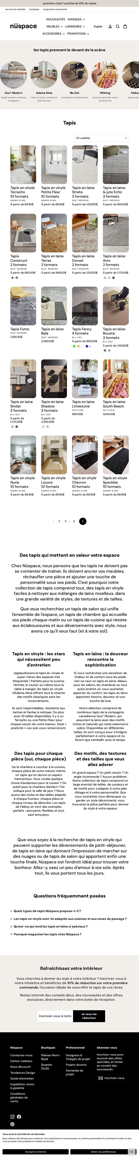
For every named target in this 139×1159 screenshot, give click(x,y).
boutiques (34, 9)
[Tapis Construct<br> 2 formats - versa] (12, 277)
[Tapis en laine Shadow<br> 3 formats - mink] (47, 426)
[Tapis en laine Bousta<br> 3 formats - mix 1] (105, 350)
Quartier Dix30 (46, 1066)
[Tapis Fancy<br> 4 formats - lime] (74, 346)
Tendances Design (22, 1073)
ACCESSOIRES (52, 33)
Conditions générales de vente (19, 1097)
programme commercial (55, 9)
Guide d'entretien (22, 1078)
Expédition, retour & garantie (22, 1086)
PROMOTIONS (76, 33)
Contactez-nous (21, 1055)
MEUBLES (53, 26)
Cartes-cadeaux (21, 1061)
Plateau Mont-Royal (50, 1057)
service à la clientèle (15, 9)
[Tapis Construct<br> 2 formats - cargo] (16, 277)
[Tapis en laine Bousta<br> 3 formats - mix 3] (109, 350)
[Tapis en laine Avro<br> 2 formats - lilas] (105, 277)
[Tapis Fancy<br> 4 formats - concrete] (82, 346)
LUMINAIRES (73, 26)
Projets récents (76, 1065)
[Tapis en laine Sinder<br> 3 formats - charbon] (16, 426)
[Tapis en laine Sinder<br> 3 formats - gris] (12, 426)
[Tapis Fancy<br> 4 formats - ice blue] (86, 346)
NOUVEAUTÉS (55, 19)
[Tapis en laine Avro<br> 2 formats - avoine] (109, 277)
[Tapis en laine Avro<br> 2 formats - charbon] (113, 277)
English (98, 26)
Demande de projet (74, 1072)
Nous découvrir (20, 1067)
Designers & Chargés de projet (78, 1057)
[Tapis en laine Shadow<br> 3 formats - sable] (43, 426)
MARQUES (75, 19)
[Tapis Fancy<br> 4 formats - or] (78, 346)
